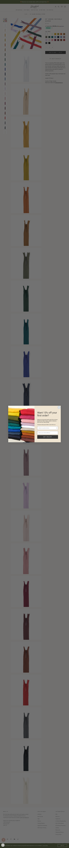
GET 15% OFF (47, 437)
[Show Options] (56, 428)
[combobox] (47, 428)
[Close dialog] (59, 407)
